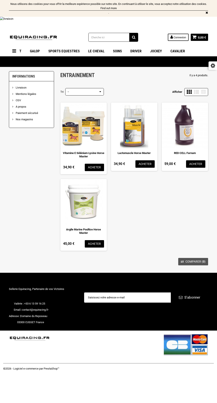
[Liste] (196, 92)
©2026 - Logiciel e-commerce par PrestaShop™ (31, 368)
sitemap (8, 398)
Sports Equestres (64, 51)
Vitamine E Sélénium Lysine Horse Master (83, 154)
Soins (117, 51)
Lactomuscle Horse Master (134, 153)
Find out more (108, 8)
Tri (62, 91)
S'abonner (192, 297)
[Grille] (189, 92)
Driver (136, 51)
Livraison (20, 87)
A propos (20, 106)
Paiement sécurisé (26, 113)
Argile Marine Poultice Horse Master (83, 231)
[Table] (203, 92)
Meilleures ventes (13, 377)
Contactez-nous (12, 386)
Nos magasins (24, 119)
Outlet (44, 62)
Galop (35, 51)
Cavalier (177, 51)
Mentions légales (25, 94)
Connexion (179, 37)
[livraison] (108, 23)
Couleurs (21, 62)
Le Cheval (96, 51)
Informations (23, 76)
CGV (18, 100)
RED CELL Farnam (185, 153)
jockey (156, 51)
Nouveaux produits (14, 373)
